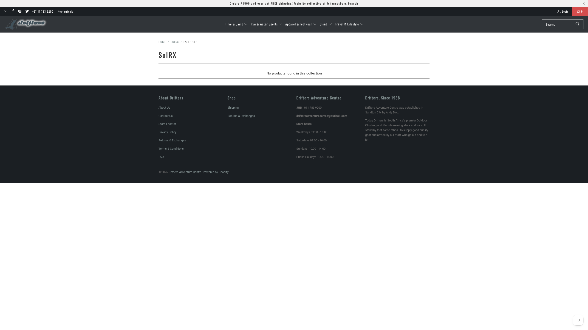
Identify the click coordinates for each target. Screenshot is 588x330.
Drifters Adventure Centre (185, 172)
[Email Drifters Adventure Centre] (5, 11)
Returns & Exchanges (172, 140)
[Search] (577, 24)
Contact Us (165, 116)
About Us (164, 107)
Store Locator (167, 124)
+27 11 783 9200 (42, 11)
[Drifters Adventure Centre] (26, 24)
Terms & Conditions (171, 148)
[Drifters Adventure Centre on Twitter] (27, 11)
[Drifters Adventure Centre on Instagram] (20, 11)
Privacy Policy (167, 132)
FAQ (161, 157)
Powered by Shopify (216, 172)
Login (565, 11)
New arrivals (65, 11)
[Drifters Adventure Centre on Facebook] (12, 11)
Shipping (233, 107)
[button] (237, 24)
